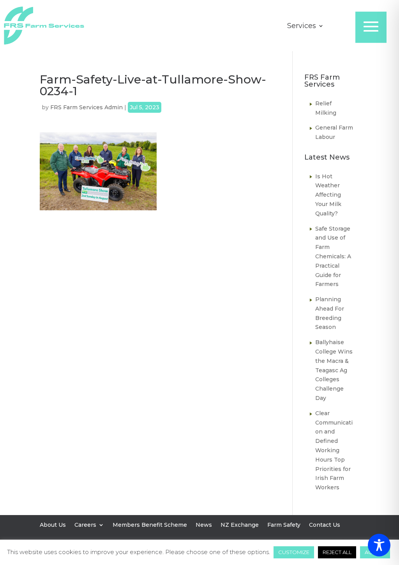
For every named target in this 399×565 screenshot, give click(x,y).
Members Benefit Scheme (150, 525)
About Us (53, 525)
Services (301, 26)
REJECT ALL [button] (337, 552)
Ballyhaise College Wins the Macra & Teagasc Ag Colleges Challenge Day (334, 370)
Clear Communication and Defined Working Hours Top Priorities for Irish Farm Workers (334, 450)
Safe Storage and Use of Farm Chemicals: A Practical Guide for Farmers (333, 256)
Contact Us (324, 525)
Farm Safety (283, 525)
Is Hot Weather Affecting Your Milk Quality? (328, 195)
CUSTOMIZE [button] (293, 552)
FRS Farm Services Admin (86, 107)
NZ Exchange (240, 525)
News (204, 525)
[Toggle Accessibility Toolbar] (379, 545)
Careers (85, 525)
